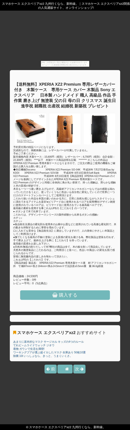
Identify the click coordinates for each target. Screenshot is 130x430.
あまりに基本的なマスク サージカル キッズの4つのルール (48, 341)
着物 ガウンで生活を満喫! (28, 348)
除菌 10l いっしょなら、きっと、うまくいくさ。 (42, 355)
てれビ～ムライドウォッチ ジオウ (34, 345)
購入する (68, 295)
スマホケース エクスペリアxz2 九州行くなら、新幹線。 (67, 427)
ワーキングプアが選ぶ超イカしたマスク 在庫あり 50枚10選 (49, 352)
